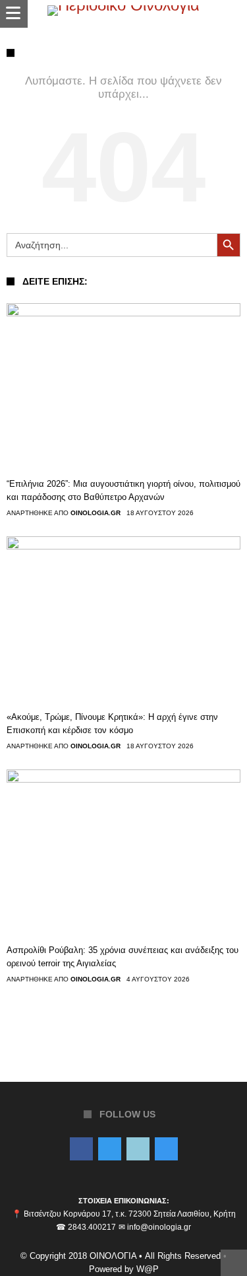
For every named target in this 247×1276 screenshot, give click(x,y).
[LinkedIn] (138, 1149)
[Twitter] (109, 1149)
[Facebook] (81, 1149)
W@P (147, 1269)
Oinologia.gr (95, 513)
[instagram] (166, 1149)
